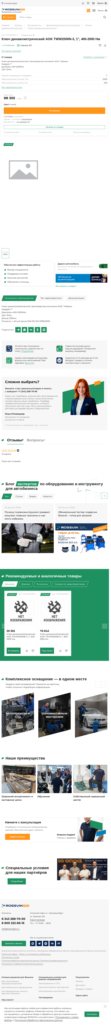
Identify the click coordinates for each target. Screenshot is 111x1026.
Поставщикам (46, 998)
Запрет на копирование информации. (35, 954)
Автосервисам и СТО (49, 983)
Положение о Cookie (10, 957)
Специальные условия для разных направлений (52, 978)
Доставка (80, 985)
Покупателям (82, 977)
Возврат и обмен (84, 989)
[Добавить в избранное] (100, 45)
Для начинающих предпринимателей (12, 982)
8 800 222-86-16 (13, 923)
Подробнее (27, 351)
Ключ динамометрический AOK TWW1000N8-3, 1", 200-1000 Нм (21, 636)
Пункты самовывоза (81, 132)
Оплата (79, 981)
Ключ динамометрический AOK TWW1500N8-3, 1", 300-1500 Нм (54, 636)
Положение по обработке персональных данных (22, 964)
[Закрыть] (105, 1006)
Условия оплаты (45, 132)
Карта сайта (82, 996)
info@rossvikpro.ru (10, 929)
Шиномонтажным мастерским (54, 987)
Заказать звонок (14, 943)
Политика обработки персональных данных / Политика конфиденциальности (35, 961)
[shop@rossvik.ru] (94, 10)
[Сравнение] (82, 3)
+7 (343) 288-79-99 (27, 391)
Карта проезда (37, 920)
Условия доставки (11, 132)
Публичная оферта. (10, 954)
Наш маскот (8, 1000)
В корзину (54, 110)
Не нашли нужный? (11, 51)
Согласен (92, 1014)
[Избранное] (88, 3)
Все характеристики (12, 87)
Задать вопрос (17, 837)
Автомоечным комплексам (52, 991)
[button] (104, 496)
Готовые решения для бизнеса (17, 977)
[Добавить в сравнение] (105, 45)
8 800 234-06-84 (88, 10)
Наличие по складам (54, 127)
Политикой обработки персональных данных (38, 1020)
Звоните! (29, 363)
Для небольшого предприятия (17, 987)
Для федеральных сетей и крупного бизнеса (15, 992)
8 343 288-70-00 (13, 918)
